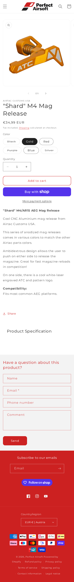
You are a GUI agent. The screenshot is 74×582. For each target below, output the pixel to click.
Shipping (24, 127)
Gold (29, 141)
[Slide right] (45, 93)
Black (13, 142)
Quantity (9, 159)
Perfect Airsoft (34, 556)
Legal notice (53, 573)
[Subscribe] (59, 468)
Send (15, 441)
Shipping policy (50, 567)
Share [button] (11, 313)
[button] (5, 6)
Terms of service (27, 567)
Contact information (30, 573)
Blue (31, 150)
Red (46, 141)
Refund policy (33, 561)
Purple (14, 151)
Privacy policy (53, 561)
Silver (51, 151)
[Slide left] (28, 93)
